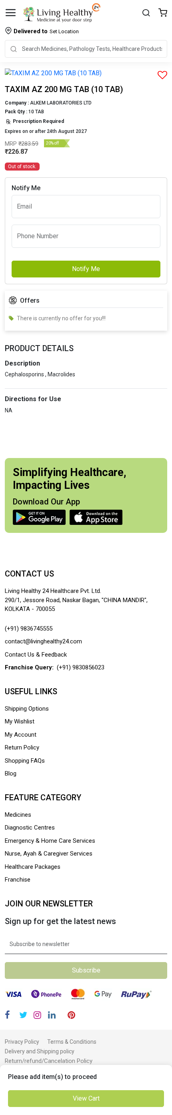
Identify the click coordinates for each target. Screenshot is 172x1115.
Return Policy (22, 747)
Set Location (46, 31)
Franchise (17, 879)
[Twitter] (23, 1015)
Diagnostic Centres (30, 827)
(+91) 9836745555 (28, 628)
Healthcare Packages (32, 866)
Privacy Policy (22, 1042)
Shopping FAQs (25, 760)
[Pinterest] (71, 1015)
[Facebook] (7, 1015)
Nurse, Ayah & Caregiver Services (48, 853)
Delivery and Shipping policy (39, 1051)
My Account (20, 734)
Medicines (18, 814)
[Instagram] (37, 1015)
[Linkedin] (52, 1015)
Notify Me (86, 269)
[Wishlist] (162, 13)
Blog (10, 773)
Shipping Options (27, 708)
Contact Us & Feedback (36, 654)
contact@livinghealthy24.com (43, 641)
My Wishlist (19, 721)
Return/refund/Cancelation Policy (48, 1061)
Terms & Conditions (71, 1042)
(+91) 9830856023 (80, 667)
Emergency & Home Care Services (50, 840)
